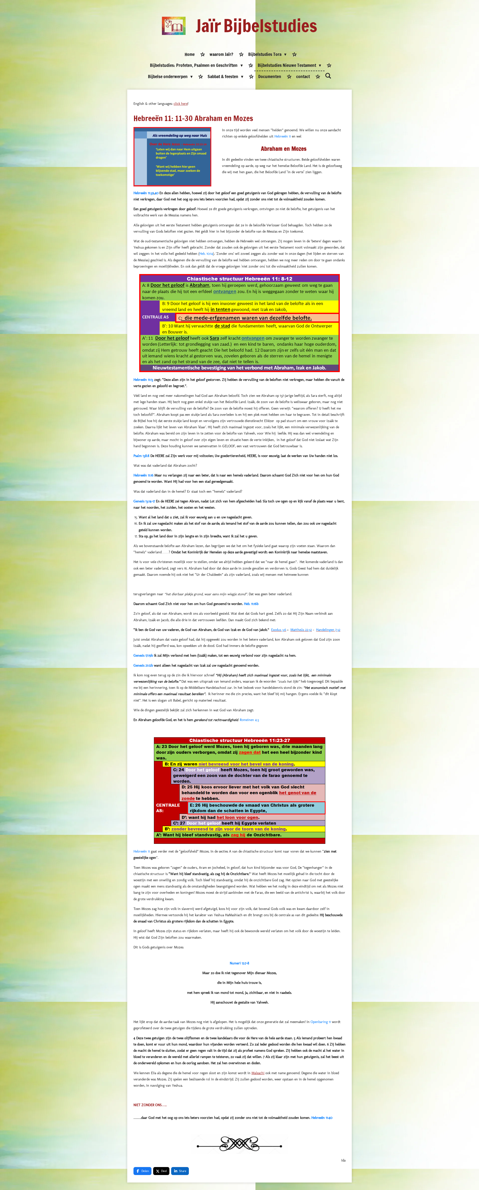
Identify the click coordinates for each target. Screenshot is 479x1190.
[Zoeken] (328, 76)
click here (181, 104)
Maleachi (257, 1073)
